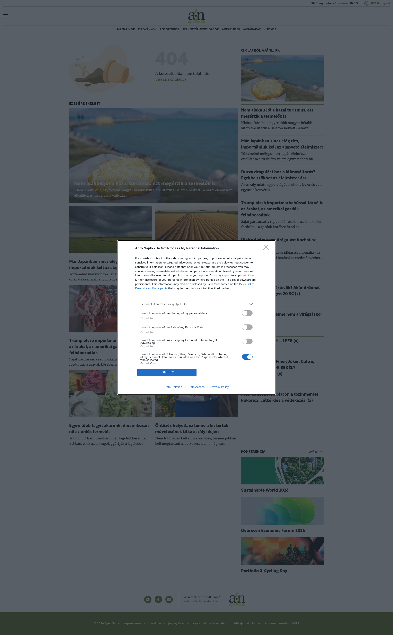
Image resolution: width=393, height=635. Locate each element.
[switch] (247, 313)
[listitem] (196, 304)
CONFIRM (167, 372)
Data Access (196, 386)
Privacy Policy (220, 386)
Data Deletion (173, 386)
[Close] (267, 248)
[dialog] (196, 318)
